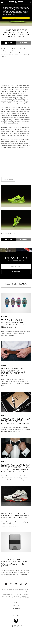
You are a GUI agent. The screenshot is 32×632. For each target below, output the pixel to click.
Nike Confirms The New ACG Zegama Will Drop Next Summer (15, 515)
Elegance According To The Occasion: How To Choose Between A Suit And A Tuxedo (15, 468)
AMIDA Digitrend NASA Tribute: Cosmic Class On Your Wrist (15, 421)
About (16, 603)
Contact (16, 606)
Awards (16, 615)
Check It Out (8, 179)
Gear (3, 556)
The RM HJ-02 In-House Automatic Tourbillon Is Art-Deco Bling (13, 324)
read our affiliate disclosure (14, 596)
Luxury (4, 316)
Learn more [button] (11, 14)
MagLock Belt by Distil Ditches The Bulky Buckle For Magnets (13, 372)
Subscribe (16, 272)
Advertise (16, 609)
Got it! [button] (16, 18)
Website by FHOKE (16, 627)
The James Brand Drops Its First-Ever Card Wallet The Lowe (15, 563)
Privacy (16, 612)
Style (3, 365)
